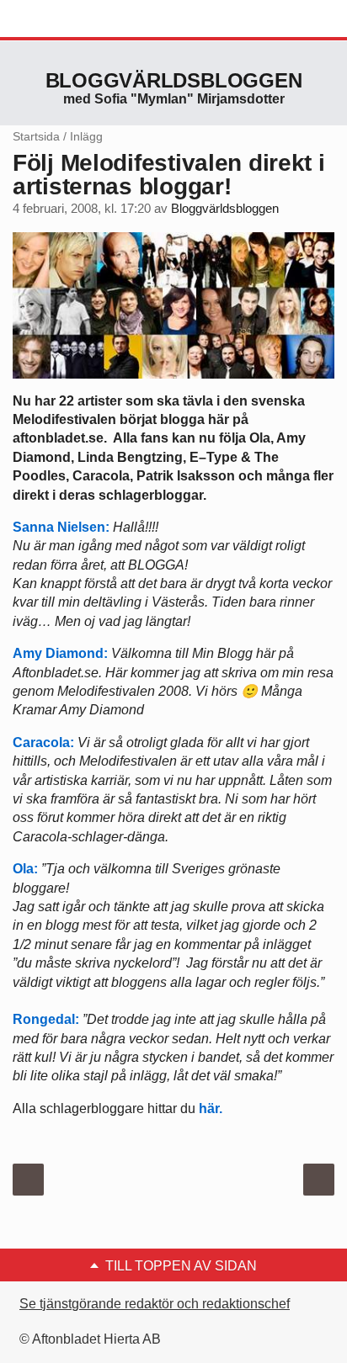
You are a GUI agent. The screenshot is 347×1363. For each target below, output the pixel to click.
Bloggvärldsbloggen (173, 80)
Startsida (36, 136)
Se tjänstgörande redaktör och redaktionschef (154, 1304)
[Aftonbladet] (76, 19)
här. (210, 1108)
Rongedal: (46, 1019)
